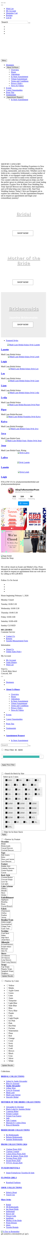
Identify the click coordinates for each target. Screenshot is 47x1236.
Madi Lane (10, 1092)
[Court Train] (6, 929)
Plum (11, 1033)
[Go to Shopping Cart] (2, 2)
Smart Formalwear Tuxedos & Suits (20, 1173)
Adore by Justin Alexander (16, 1081)
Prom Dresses (11, 1223)
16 (29, 789)
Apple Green (14, 990)
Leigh (4, 361)
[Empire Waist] (7, 947)
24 (29, 794)
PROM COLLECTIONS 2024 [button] (14, 1144)
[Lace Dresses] (8, 862)
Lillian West (11, 1088)
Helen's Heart (11, 1192)
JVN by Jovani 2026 (14, 1163)
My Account (11, 11)
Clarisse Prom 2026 (14, 1149)
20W (10, 808)
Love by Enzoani (13, 1090)
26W (10, 813)
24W (34, 808)
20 (9, 794)
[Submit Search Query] (29, 745)
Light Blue (13, 1003)
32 (29, 799)
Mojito (11, 988)
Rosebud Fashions (13, 1182)
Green (11, 993)
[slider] (41, 756)
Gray (11, 1056)
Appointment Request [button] (15, 735)
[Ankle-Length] (6, 922)
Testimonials (11, 728)
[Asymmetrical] (6, 924)
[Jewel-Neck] (7, 940)
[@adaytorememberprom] (10, 490)
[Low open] (7, 884)
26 (38, 794)
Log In (8, 18)
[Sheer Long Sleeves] (8, 962)
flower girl (10, 1214)
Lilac (11, 1016)
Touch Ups (10, 1195)
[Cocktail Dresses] (11, 850)
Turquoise (13, 1001)
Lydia (4, 397)
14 (19, 789)
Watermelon (13, 1031)
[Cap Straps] (7, 967)
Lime (11, 995)
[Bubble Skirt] (9, 866)
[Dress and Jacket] (8, 859)
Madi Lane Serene (13, 1095)
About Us (10, 649)
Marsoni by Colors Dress (16, 1123)
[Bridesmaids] (11, 846)
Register (9, 15)
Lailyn (4, 457)
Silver (11, 1058)
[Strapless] (7, 973)
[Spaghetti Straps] (7, 971)
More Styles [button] (6, 1200)
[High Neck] (7, 938)
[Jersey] (5, 917)
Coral (11, 1041)
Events (8, 715)
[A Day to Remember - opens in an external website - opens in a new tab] (10, 1231)
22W (22, 808)
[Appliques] (6, 900)
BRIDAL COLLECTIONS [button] (12, 1076)
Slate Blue (13, 1006)
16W (22, 803)
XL (35, 822)
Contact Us (10, 636)
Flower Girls (11, 1216)
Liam (4, 385)
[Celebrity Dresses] (9, 868)
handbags (10, 1218)
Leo (3, 373)
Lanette (5, 349)
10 (35, 785)
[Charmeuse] (5, 911)
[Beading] (6, 902)
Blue (10, 1008)
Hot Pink (12, 1026)
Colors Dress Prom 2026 (16, 1154)
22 (19, 794)
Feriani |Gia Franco (13, 1116)
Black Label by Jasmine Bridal (18, 1109)
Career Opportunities (14, 719)
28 (9, 799)
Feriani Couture (12, 1114)
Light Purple (14, 1018)
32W (10, 817)
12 (9, 789)
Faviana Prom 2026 (14, 1158)
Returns (9, 638)
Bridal (23, 214)
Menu (4, 60)
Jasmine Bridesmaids (14, 1139)
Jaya (3, 433)
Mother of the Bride (23, 260)
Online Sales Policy (14, 652)
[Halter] (7, 936)
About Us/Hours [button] (13, 689)
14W (10, 803)
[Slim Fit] (7, 951)
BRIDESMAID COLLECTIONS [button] (15, 1130)
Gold (11, 1048)
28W (22, 813)
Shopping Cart (12, 13)
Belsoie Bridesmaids (14, 1137)
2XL (10, 826)
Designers (10, 682)
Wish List (10, 9)
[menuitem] (26, 9)
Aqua (11, 998)
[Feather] (5, 915)
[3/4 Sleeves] (8, 958)
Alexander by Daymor (15, 1107)
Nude (11, 1046)
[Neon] (4, 893)
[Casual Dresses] (11, 848)
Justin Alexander (13, 1086)
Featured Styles (12, 340)
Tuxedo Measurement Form (17, 641)
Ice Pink (12, 1021)
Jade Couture (11, 1120)
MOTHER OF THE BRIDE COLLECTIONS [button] (20, 1102)
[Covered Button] (7, 877)
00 (20, 780)
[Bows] (6, 904)
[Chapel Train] (6, 926)
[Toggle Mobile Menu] (2, 676)
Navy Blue (13, 1011)
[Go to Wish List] (5, 2)
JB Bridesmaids (12, 1207)
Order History (11, 662)
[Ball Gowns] (8, 855)
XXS (22, 817)
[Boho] (8, 857)
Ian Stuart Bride (12, 1209)
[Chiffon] (5, 913)
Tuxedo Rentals (12, 1227)
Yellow (11, 985)
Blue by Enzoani (12, 1083)
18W (34, 803)
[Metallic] (4, 891)
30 (19, 799)
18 (38, 789)
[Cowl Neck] (7, 933)
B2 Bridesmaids (12, 1135)
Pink (10, 1023)
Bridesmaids (23, 308)
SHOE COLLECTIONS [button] (11, 1187)
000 (10, 780)
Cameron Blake (12, 1111)
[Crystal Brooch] (6, 906)
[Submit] (29, 22)
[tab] (26, 689)
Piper (4, 409)
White (11, 1061)
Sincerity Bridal (12, 1097)
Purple (11, 1013)
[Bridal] (11, 844)
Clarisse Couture (12, 1151)
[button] (10, 65)
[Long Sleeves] (8, 960)
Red (10, 1036)
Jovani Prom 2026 (13, 1160)
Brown (11, 1051)
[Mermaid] (7, 949)
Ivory (11, 1043)
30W (34, 813)
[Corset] (9, 873)
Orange (12, 1038)
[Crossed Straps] (7, 880)
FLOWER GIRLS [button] (9, 1178)
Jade (8, 1118)
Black (11, 1053)
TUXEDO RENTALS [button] (10, 1168)
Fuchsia (12, 1028)
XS (33, 817)
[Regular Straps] (7, 969)
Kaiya (4, 421)
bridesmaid (10, 1211)
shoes (8, 1225)
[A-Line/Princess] (7, 945)
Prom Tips (10, 724)
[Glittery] (4, 889)
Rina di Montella (12, 1125)
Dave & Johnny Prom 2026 (17, 1156)
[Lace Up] (7, 882)
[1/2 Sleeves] (8, 956)
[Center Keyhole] (9, 871)
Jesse (3, 445)
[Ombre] (4, 895)
